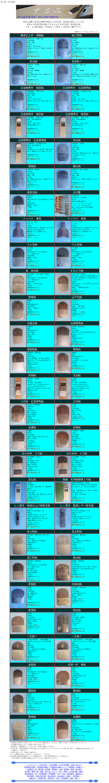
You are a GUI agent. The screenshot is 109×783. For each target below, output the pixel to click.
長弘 (58, 778)
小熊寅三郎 (41, 778)
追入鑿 (78, 769)
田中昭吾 (30, 776)
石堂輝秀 (52, 774)
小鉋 (60, 769)
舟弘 (64, 774)
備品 (81, 772)
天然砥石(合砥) (29, 767)
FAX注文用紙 (64, 765)
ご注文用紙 (53, 765)
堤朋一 (69, 776)
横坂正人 (79, 774)
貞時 (71, 778)
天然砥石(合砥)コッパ (58, 767)
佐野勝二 (76, 776)
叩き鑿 (27, 772)
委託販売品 (29, 774)
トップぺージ (31, 765)
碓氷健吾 (70, 774)
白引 (60, 772)
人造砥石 (29, 769)
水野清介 (51, 778)
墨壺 (65, 772)
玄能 (41, 772)
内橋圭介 (32, 778)
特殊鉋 (66, 769)
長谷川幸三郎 (41, 776)
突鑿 (33, 772)
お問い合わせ (76, 765)
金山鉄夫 (61, 776)
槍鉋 (72, 769)
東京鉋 (40, 769)
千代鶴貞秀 (42, 774)
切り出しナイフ (51, 772)
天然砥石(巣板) (42, 767)
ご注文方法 (42, 765)
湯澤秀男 (64, 778)
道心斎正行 (52, 776)
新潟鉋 (47, 769)
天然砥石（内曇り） (75, 767)
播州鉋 (54, 769)
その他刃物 (73, 772)
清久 (76, 778)
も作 (58, 774)
